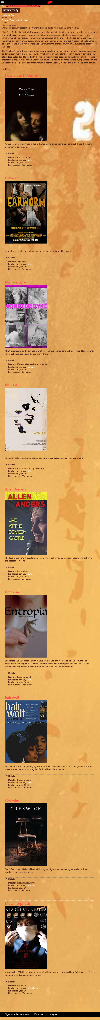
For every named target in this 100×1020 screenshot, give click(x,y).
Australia (31, 886)
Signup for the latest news (17, 1014)
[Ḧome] (50, 2)
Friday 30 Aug (8, 15)
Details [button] (11, 154)
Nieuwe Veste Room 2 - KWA (15, 20)
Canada (31, 367)
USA (29, 160)
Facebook (39, 1014)
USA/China (32, 988)
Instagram (53, 1014)
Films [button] (7, 69)
